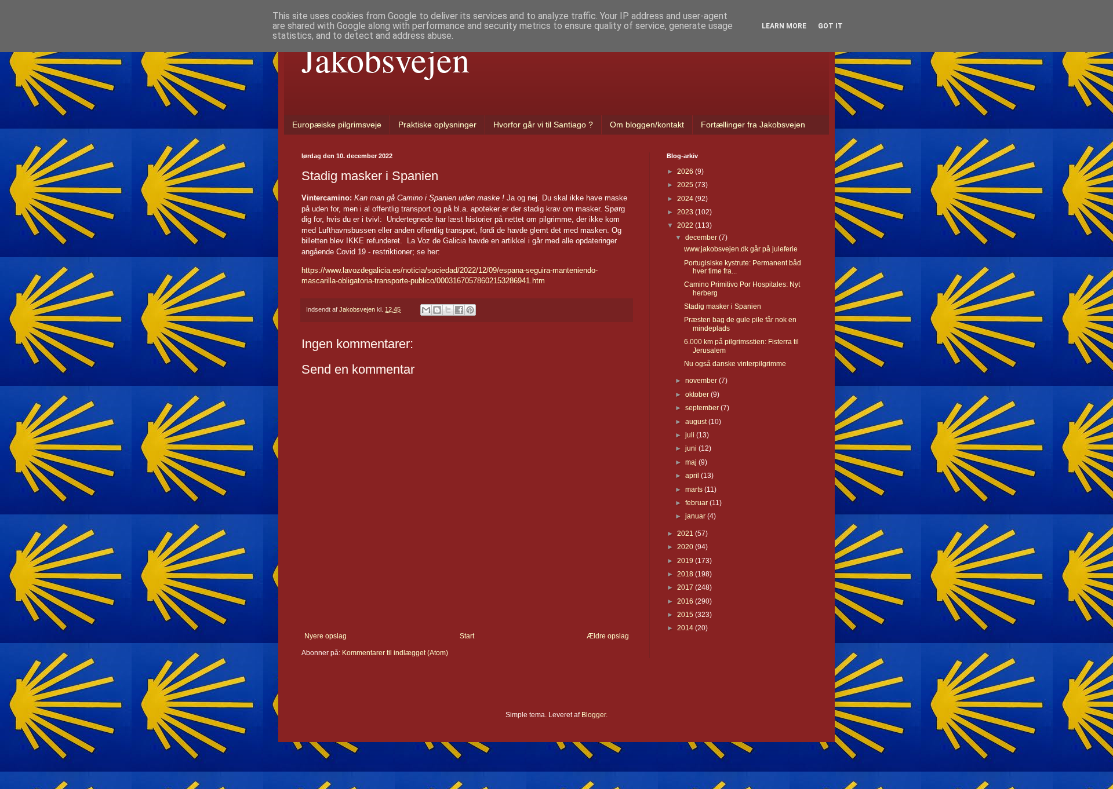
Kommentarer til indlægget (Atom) (395, 653)
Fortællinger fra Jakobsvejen (753, 124)
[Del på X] (448, 310)
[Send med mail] (426, 310)
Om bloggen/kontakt (647, 124)
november (702, 381)
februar (697, 503)
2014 (686, 628)
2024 (686, 199)
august (696, 422)
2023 (686, 212)
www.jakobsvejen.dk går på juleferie (741, 249)
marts (694, 489)
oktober (698, 394)
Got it (830, 26)
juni (692, 448)
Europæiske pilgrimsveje (336, 124)
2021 (686, 533)
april (693, 476)
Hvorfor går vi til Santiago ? (543, 124)
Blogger (593, 715)
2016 (686, 601)
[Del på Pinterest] (470, 310)
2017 (686, 587)
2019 (686, 561)
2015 (686, 615)
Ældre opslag (608, 636)
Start (467, 636)
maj (692, 462)
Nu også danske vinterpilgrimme (735, 364)
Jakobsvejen (385, 59)
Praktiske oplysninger (437, 124)
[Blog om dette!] (437, 310)
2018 (686, 574)
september (703, 408)
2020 (686, 547)
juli (690, 435)
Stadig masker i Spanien (722, 306)
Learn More (784, 26)
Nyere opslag (325, 636)
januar (696, 516)
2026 (686, 171)
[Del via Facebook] (459, 310)
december (702, 237)
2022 (686, 225)
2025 (686, 185)
